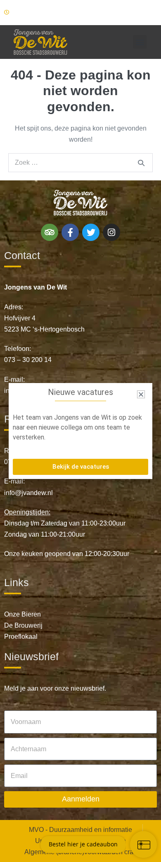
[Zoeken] (141, 162)
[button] (140, 42)
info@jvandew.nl (28, 492)
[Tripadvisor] (49, 232)
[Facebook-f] (70, 232)
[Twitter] (90, 232)
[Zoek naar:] (80, 162)
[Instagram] (111, 232)
